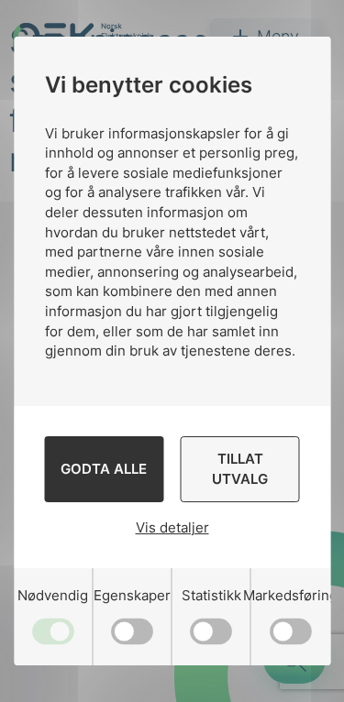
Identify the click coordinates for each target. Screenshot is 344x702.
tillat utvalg (240, 469)
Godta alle (104, 468)
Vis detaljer (172, 527)
